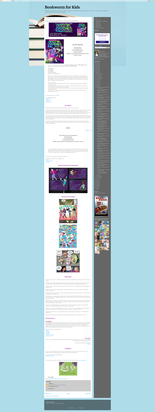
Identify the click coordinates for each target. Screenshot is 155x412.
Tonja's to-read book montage (101, 220)
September (99, 78)
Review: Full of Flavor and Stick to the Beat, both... (103, 141)
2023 (97, 67)
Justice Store (48, 98)
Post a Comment (51, 388)
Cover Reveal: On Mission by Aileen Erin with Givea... (103, 154)
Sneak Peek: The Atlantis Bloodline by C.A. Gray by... (103, 156)
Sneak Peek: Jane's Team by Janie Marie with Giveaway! (103, 144)
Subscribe (102, 42)
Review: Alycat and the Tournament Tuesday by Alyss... (103, 170)
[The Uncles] (105, 242)
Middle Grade (98, 22)
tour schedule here (83, 360)
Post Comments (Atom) (54, 396)
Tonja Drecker (102, 51)
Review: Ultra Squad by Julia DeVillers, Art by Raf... (102, 107)
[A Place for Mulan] (96, 235)
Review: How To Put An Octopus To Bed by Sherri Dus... (103, 163)
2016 (97, 184)
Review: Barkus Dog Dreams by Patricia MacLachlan (102, 90)
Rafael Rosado (60, 378)
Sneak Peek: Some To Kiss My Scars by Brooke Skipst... (102, 102)
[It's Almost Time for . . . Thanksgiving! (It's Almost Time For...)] (103, 249)
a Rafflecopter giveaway (49, 355)
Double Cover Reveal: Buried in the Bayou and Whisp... (103, 116)
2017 (97, 182)
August (98, 79)
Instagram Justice (49, 335)
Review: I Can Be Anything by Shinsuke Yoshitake (102, 124)
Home (68, 393)
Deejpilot (76, 407)
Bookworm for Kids (62, 7)
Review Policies (98, 26)
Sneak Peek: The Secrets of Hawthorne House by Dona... (102, 172)
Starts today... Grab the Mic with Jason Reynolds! (102, 134)
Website (47, 330)
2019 (97, 179)
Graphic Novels (98, 25)
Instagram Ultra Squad (50, 334)
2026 (97, 63)
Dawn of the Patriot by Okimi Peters (103, 99)
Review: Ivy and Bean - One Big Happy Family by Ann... (102, 114)
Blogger (84, 407)
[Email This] (48, 377)
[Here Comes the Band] (103, 228)
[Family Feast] (108, 231)
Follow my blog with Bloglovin (100, 193)
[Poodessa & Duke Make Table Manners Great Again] (96, 252)
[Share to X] (50, 377)
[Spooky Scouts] (103, 245)
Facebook (47, 331)
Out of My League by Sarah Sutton (103, 160)
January (98, 177)
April (98, 85)
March (98, 174)
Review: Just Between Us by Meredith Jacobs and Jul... (102, 139)
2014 (97, 187)
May (98, 84)
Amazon (47, 99)
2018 (97, 181)
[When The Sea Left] (108, 238)
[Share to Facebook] (51, 377)
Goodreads (57, 95)
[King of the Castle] (98, 246)
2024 (97, 66)
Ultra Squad (65, 378)
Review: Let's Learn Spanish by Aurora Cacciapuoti (102, 165)
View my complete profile (99, 59)
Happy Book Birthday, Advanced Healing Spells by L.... (102, 126)
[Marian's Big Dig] (96, 231)
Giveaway (50, 378)
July (98, 81)
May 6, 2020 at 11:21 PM (53, 386)
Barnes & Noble (48, 100)
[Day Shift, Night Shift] (108, 234)
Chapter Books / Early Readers (101, 21)
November (99, 75)
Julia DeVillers (54, 378)
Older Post (88, 393)
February (98, 176)
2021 (97, 70)
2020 (97, 72)
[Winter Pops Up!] (103, 231)
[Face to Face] (103, 239)
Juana (50, 383)
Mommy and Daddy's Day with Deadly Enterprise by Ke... (102, 121)
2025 (97, 64)
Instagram (47, 333)
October (98, 76)
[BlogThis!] (49, 377)
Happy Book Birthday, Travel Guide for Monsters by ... (103, 129)
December (99, 73)
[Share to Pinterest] (53, 377)
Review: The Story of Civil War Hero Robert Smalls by (103, 98)
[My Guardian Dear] (98, 249)
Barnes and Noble (49, 160)
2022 (97, 69)
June (98, 82)
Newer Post (48, 393)
